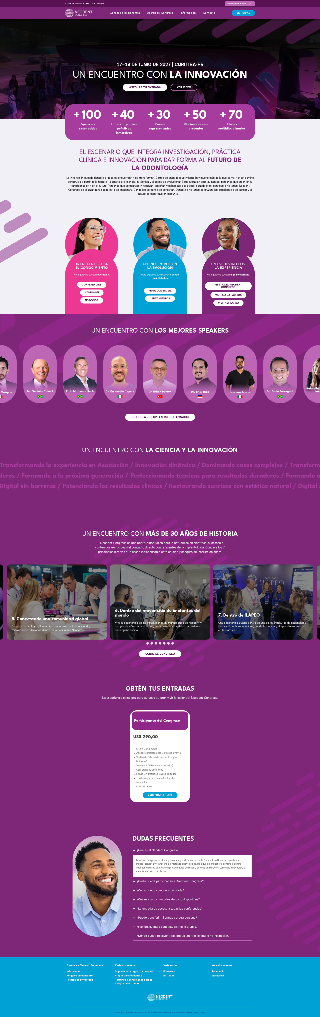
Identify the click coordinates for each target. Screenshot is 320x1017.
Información (188, 13)
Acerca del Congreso (160, 13)
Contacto (209, 13)
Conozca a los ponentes (125, 13)
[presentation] (148, 643)
